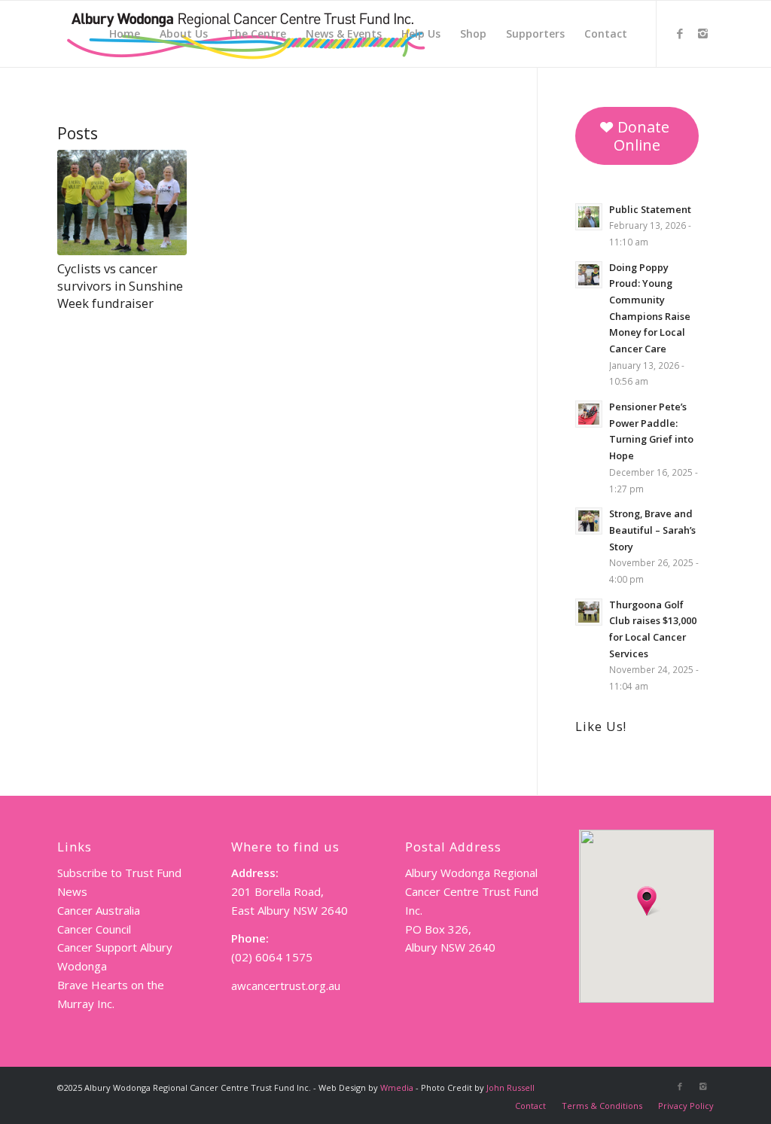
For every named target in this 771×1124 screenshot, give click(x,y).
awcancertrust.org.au (285, 985)
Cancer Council (94, 929)
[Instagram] (702, 33)
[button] (647, 901)
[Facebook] (680, 33)
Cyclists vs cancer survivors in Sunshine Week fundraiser (120, 286)
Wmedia (396, 1087)
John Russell (510, 1087)
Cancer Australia (98, 910)
